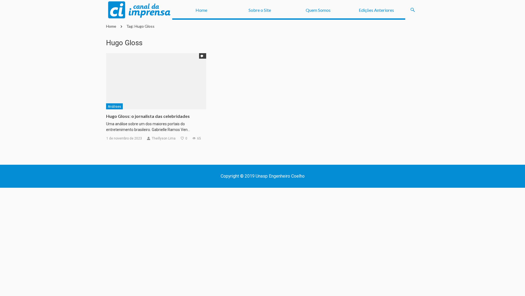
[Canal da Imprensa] (139, 10)
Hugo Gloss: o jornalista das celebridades (148, 116)
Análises (114, 107)
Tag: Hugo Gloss (140, 26)
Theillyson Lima (164, 138)
